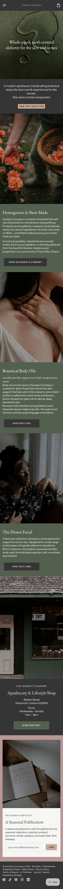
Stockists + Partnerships (43, 866)
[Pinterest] (16, 879)
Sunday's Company (15, 866)
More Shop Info (31, 725)
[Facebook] (4, 879)
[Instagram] (22, 879)
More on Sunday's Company (25, 262)
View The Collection (31, 106)
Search (46, 872)
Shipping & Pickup (11, 869)
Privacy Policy (42, 869)
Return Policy (28, 869)
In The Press (26, 872)
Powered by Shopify (12, 875)
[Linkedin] (28, 879)
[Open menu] (7, 5)
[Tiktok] (10, 879)
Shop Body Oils (22, 423)
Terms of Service (11, 872)
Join (51, 847)
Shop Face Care (21, 566)
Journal (37, 872)
